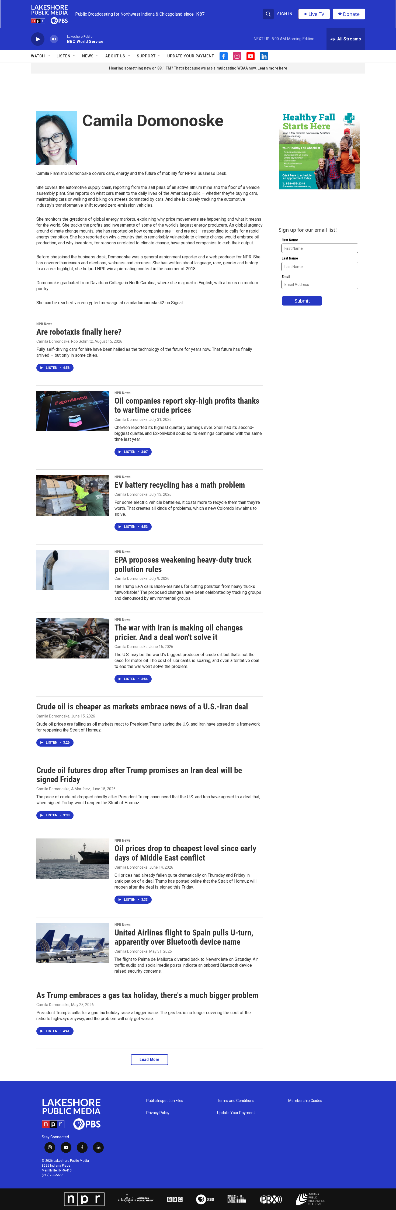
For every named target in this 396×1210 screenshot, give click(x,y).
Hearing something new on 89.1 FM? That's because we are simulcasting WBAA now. (183, 68)
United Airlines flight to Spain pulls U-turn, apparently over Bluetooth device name (183, 937)
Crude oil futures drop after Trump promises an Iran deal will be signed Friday (139, 774)
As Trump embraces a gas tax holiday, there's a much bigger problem (147, 995)
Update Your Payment (190, 56)
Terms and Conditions (235, 1101)
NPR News (44, 324)
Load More (149, 1059)
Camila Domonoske (131, 419)
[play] (37, 39)
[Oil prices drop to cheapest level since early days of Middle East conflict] (72, 858)
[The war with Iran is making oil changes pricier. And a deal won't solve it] (72, 638)
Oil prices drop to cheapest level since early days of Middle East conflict (185, 853)
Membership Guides (305, 1101)
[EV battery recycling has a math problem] (72, 495)
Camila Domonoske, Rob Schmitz (64, 341)
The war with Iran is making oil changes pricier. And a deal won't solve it (178, 632)
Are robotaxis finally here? (78, 332)
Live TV (316, 14)
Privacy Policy (157, 1113)
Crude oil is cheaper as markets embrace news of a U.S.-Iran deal (142, 706)
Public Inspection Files (164, 1101)
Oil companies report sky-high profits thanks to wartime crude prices (186, 405)
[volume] (53, 39)
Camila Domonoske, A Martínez (63, 789)
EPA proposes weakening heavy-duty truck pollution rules (182, 564)
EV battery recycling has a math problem (179, 485)
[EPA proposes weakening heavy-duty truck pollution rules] (72, 570)
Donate (351, 14)
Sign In (285, 14)
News (88, 56)
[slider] (62, 39)
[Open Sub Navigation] (49, 56)
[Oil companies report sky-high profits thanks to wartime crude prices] (72, 411)
